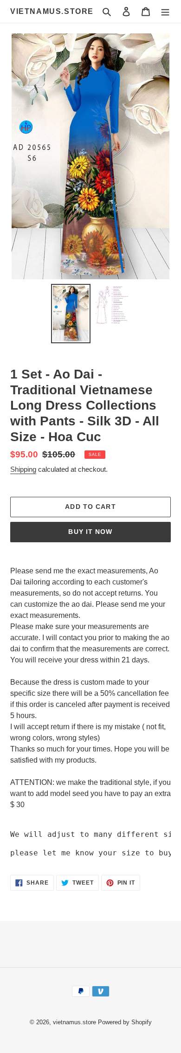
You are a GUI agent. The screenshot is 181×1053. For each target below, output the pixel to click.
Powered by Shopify (125, 1022)
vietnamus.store (52, 11)
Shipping (23, 469)
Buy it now (90, 531)
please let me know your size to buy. (93, 852)
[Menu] (165, 11)
